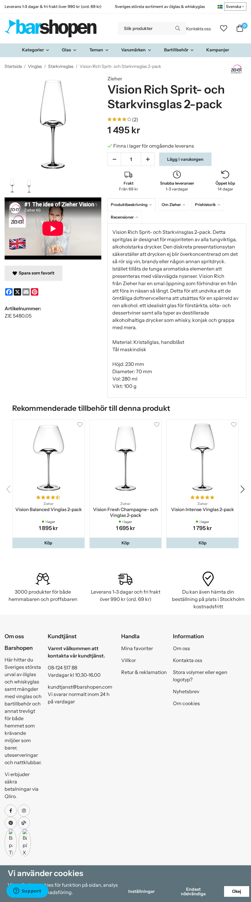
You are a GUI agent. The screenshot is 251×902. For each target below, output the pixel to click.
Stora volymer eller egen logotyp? (200, 676)
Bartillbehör (176, 50)
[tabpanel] (176, 310)
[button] (48, 543)
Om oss (181, 648)
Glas (66, 50)
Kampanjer (217, 50)
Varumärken (133, 50)
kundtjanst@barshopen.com (80, 687)
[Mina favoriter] (223, 28)
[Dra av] (114, 159)
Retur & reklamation (144, 672)
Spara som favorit (35, 273)
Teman (96, 50)
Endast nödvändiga (193, 891)
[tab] (132, 204)
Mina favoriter (137, 648)
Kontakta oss (198, 28)
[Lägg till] (148, 159)
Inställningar (141, 891)
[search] (177, 28)
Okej (236, 891)
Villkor (128, 660)
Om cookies (186, 703)
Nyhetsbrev (186, 691)
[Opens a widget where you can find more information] (27, 891)
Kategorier (33, 50)
